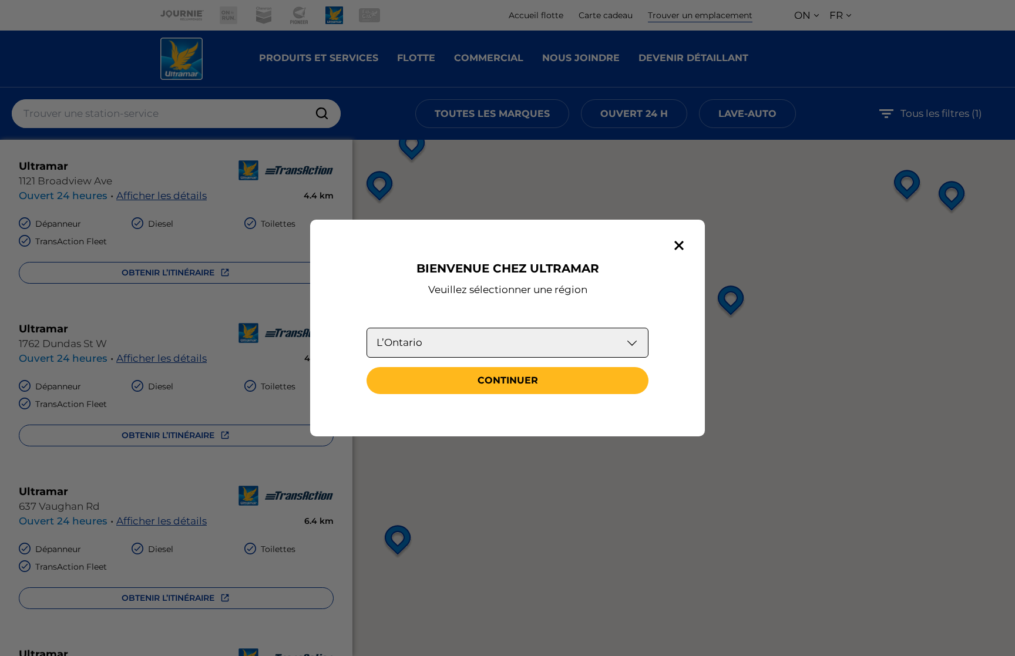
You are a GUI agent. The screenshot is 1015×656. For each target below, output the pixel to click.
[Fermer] (679, 245)
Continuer (508, 380)
